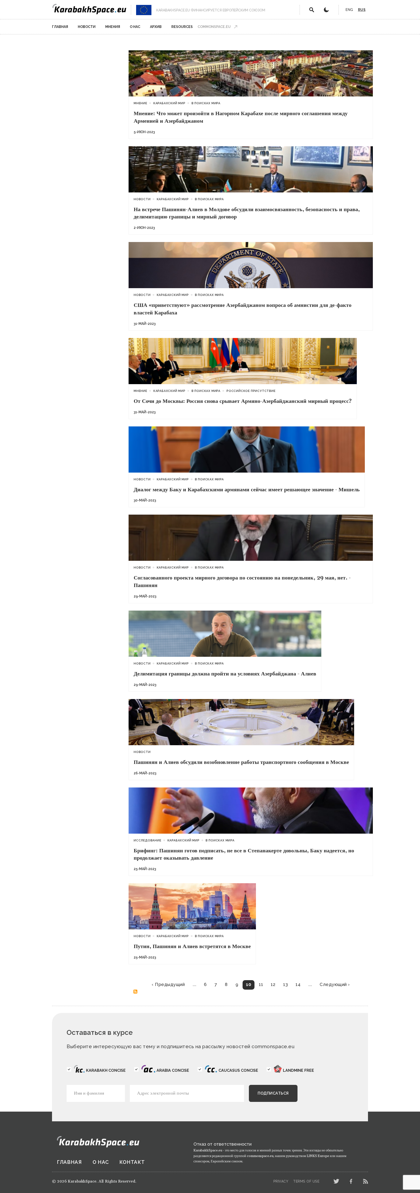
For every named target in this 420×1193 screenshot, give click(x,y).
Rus (362, 10)
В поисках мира (206, 103)
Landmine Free (298, 1070)
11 (261, 984)
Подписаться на (135, 992)
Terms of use (306, 1181)
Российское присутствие (251, 391)
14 (298, 984)
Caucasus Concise (238, 1070)
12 (273, 984)
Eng (349, 10)
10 (248, 984)
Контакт (132, 1162)
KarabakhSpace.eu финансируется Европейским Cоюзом (210, 10)
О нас (135, 27)
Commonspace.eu (214, 27)
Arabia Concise (173, 1070)
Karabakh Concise (106, 1070)
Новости (87, 27)
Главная (60, 27)
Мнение (140, 103)
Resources (182, 27)
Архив (156, 27)
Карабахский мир (169, 103)
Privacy (281, 1181)
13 (285, 984)
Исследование (147, 840)
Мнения (112, 27)
